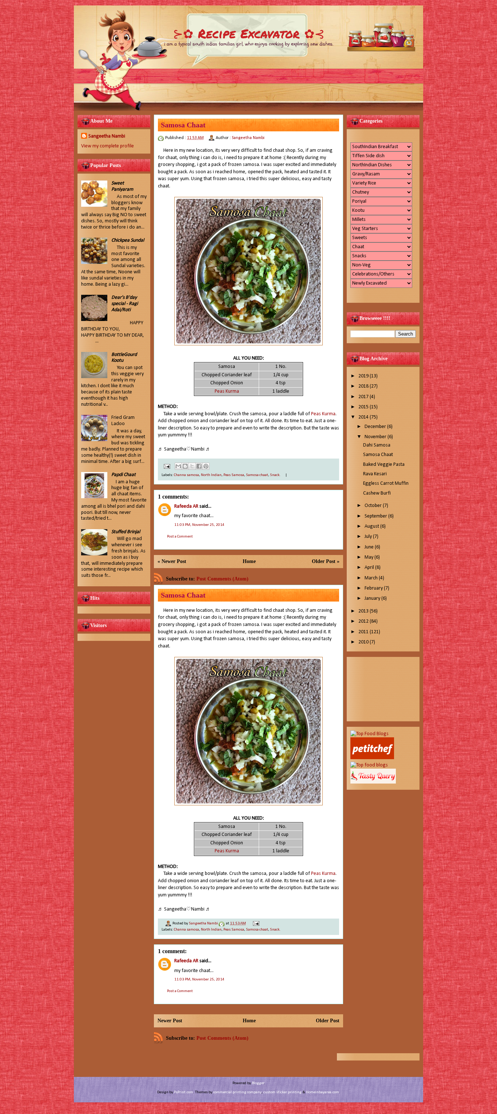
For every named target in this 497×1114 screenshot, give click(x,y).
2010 (364, 642)
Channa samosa (186, 475)
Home (249, 561)
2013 (364, 611)
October (374, 505)
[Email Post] (166, 466)
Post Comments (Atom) (222, 579)
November (376, 437)
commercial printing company (237, 1092)
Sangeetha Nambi (106, 136)
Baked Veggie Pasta (384, 464)
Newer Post (170, 1020)
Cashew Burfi (377, 493)
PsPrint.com (183, 1092)
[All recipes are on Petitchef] (372, 758)
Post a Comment (180, 537)
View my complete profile (107, 146)
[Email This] (178, 466)
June (370, 547)
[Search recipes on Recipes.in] (369, 734)
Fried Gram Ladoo (123, 421)
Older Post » (325, 561)
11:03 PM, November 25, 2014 (199, 525)
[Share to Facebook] (199, 466)
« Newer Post (172, 561)
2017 (364, 397)
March (372, 578)
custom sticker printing (282, 1092)
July (369, 536)
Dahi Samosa (376, 445)
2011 (364, 632)
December (376, 426)
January (373, 598)
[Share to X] (192, 466)
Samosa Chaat (378, 454)
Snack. (275, 475)
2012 (364, 621)
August (372, 526)
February (374, 588)
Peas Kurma (227, 391)
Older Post (327, 1020)
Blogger (258, 1083)
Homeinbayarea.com (322, 1092)
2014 (364, 417)
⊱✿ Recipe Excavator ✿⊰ (249, 33)
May (369, 557)
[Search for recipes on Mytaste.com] (369, 765)
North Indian (211, 475)
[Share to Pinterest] (206, 466)
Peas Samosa (233, 475)
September (376, 516)
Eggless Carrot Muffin (386, 483)
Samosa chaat (257, 475)
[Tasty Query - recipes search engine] (373, 782)
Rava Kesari (375, 474)
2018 (364, 386)
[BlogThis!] (185, 466)
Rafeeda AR (186, 506)
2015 (364, 407)
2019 (364, 376)
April (370, 567)
